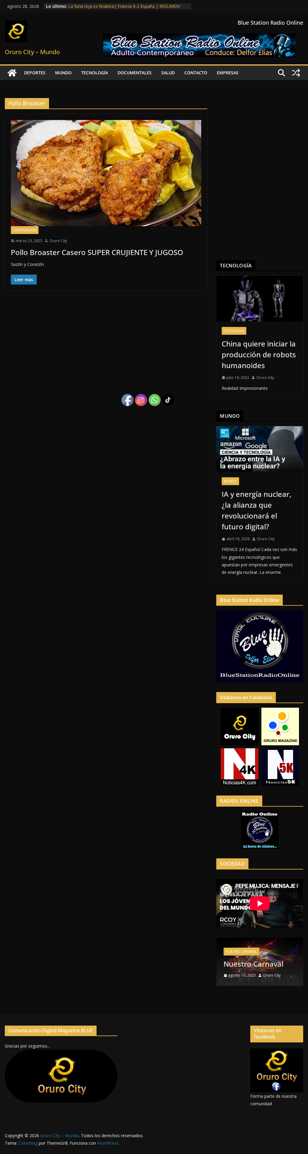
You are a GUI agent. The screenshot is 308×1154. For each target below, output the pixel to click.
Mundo (63, 72)
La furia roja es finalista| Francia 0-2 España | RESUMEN (124, 6)
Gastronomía (24, 230)
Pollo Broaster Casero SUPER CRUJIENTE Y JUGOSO (97, 252)
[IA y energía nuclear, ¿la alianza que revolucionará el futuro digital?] (259, 449)
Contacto (195, 72)
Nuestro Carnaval (241, 951)
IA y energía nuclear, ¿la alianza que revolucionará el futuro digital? (256, 510)
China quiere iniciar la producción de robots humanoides (259, 354)
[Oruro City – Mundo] (12, 73)
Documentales (135, 72)
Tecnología (94, 72)
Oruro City (58, 240)
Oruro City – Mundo (32, 52)
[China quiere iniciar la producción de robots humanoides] (259, 299)
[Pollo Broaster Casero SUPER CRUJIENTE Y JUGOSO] (106, 173)
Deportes (34, 72)
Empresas (228, 72)
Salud (168, 72)
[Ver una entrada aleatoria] (296, 73)
